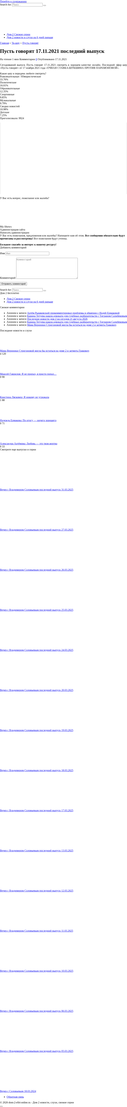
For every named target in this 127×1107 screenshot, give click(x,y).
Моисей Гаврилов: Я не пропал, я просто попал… (28, 374)
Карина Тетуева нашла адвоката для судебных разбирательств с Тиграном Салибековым (77, 316)
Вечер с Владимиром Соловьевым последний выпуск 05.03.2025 (36, 1051)
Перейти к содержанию (13, 1)
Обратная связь (15, 1096)
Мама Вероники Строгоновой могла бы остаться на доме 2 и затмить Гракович (71, 324)
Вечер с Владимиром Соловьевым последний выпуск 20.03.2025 (36, 690)
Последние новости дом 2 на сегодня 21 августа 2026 (57, 319)
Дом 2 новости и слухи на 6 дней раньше (30, 37)
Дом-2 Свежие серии (18, 34)
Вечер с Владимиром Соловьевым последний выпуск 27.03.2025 (36, 529)
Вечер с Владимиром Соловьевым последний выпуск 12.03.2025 (36, 890)
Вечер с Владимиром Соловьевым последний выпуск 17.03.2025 (36, 810)
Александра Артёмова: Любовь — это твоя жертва (28, 443)
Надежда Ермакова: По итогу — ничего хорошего (28, 420)
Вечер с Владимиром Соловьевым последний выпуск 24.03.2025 (36, 650)
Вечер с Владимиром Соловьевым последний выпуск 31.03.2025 (36, 489)
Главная (4, 43)
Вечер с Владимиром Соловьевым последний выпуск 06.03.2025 (36, 1011)
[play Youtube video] (63, 158)
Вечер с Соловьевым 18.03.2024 (18, 1091)
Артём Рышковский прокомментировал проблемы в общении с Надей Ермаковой (73, 313)
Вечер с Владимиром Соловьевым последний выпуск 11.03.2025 (36, 930)
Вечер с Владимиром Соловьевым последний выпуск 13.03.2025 (36, 850)
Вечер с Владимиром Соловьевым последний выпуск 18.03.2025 (36, 770)
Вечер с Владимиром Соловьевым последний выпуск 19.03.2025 (36, 730)
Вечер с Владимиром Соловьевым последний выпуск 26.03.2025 (36, 569)
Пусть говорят (30, 43)
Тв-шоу (16, 43)
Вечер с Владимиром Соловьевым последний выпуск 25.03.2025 (36, 610)
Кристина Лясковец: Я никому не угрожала (24, 397)
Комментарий (8, 277)
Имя (2, 253)
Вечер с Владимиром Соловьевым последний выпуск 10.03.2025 (36, 970)
